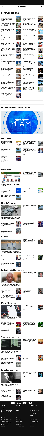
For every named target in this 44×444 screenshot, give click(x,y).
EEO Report (3, 426)
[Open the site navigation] (8, 6)
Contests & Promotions (34, 410)
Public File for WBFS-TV (6, 421)
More (14, 170)
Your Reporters (27, 9)
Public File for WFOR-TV (6, 419)
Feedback (32, 426)
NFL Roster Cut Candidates (6, 410)
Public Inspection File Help (6, 422)
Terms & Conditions (34, 413)
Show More (22, 101)
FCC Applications (4, 424)
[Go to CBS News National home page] (22, 6)
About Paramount (33, 419)
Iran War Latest (4, 408)
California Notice (19, 421)
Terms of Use (18, 424)
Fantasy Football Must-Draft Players (6, 412)
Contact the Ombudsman (35, 427)
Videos (21, 9)
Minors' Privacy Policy (20, 426)
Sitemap (31, 415)
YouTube (17, 407)
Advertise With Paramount (35, 421)
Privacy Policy (18, 419)
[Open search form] (41, 6)
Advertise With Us (33, 412)
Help (31, 424)
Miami (3, 9)
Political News (4, 407)
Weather (12, 9)
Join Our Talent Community (35, 422)
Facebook (17, 408)
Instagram (17, 410)
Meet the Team (33, 407)
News (8, 9)
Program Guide (33, 408)
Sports (17, 9)
